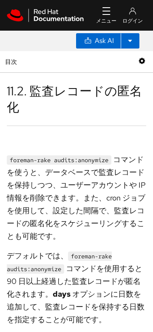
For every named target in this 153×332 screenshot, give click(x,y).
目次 (12, 61)
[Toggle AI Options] (130, 41)
